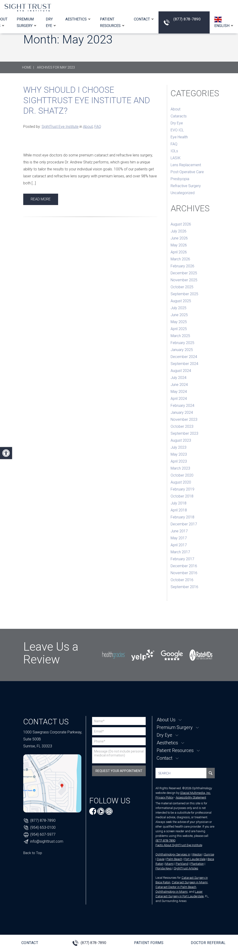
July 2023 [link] (178, 447)
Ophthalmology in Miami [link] (171, 891)
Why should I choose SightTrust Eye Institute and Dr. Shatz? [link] (86, 100)
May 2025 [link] (179, 322)
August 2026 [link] (181, 224)
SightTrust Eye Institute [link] (60, 126)
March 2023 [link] (180, 468)
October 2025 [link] (182, 287)
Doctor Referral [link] (208, 943)
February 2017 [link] (182, 559)
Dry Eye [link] (177, 123)
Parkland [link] (182, 863)
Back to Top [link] (32, 853)
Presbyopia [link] (180, 179)
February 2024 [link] (182, 405)
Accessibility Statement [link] (191, 797)
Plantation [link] (197, 863)
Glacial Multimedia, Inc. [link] (195, 793)
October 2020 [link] (182, 475)
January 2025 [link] (182, 350)
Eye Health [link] (179, 137)
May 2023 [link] (179, 454)
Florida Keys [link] (163, 868)
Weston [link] (197, 854)
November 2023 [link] (184, 419)
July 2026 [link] (178, 231)
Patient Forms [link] (149, 943)
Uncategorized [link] (183, 193)
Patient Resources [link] (110, 22)
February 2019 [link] (182, 489)
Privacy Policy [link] (164, 797)
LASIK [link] (176, 158)
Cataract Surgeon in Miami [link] (190, 882)
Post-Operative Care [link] (187, 172)
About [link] (88, 126)
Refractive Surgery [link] (186, 186)
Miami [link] (169, 863)
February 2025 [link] (182, 343)
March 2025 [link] (180, 336)
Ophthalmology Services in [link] (172, 854)
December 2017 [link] (184, 524)
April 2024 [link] (179, 398)
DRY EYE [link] (49, 22)
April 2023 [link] (179, 461)
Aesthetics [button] (76, 19)
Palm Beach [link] (174, 859)
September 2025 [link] (184, 294)
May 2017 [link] (179, 538)
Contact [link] (142, 19)
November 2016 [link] (184, 573)
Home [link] (26, 67)
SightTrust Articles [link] (186, 868)
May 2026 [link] (179, 245)
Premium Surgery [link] (25, 22)
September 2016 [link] (184, 587)
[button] (224, 22)
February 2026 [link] (182, 266)
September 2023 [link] (184, 433)
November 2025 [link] (184, 280)
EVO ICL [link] (177, 130)
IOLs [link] (174, 151)
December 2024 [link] (184, 357)
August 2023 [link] (181, 440)
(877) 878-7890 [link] (187, 19)
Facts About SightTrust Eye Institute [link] (178, 845)
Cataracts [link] (179, 116)
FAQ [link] (97, 126)
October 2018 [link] (182, 496)
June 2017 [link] (179, 531)
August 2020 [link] (181, 482)
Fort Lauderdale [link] (194, 859)
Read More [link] (41, 199)
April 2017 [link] (179, 545)
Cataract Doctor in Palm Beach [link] (175, 887)
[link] (6, 453)
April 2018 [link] (179, 510)
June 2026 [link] (179, 238)
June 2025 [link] (179, 315)
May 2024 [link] (179, 391)
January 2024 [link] (182, 412)
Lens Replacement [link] (186, 165)
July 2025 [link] (178, 308)
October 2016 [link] (182, 580)
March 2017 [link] (180, 552)
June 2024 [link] (179, 384)
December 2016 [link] (184, 566)
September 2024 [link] (184, 363)
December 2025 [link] (184, 273)
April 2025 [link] (179, 329)
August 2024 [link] (181, 370)
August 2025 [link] (181, 301)
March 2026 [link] (180, 259)
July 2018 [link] (178, 503)
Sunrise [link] (209, 854)
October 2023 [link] (182, 426)
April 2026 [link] (179, 252)
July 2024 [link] (178, 377)
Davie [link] (160, 859)
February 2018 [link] (182, 517)
